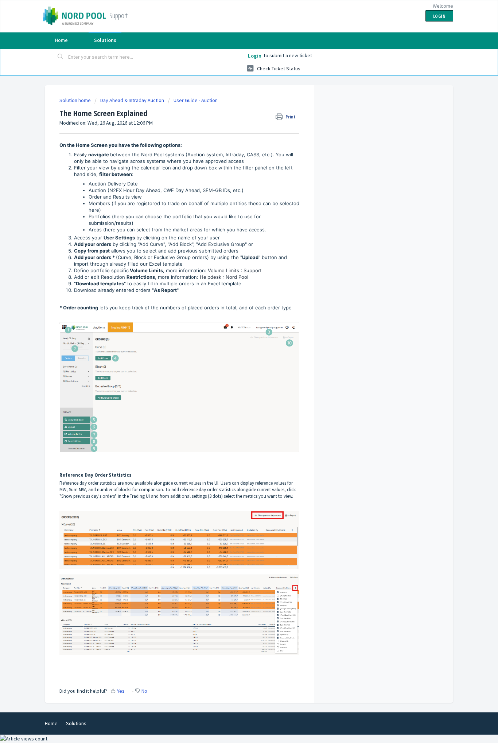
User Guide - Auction (196, 100)
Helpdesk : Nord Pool (224, 277)
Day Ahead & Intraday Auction (132, 100)
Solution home (75, 100)
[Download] (235, 282)
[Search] (61, 57)
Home (61, 40)
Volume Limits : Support (235, 270)
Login (255, 55)
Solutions (105, 40)
